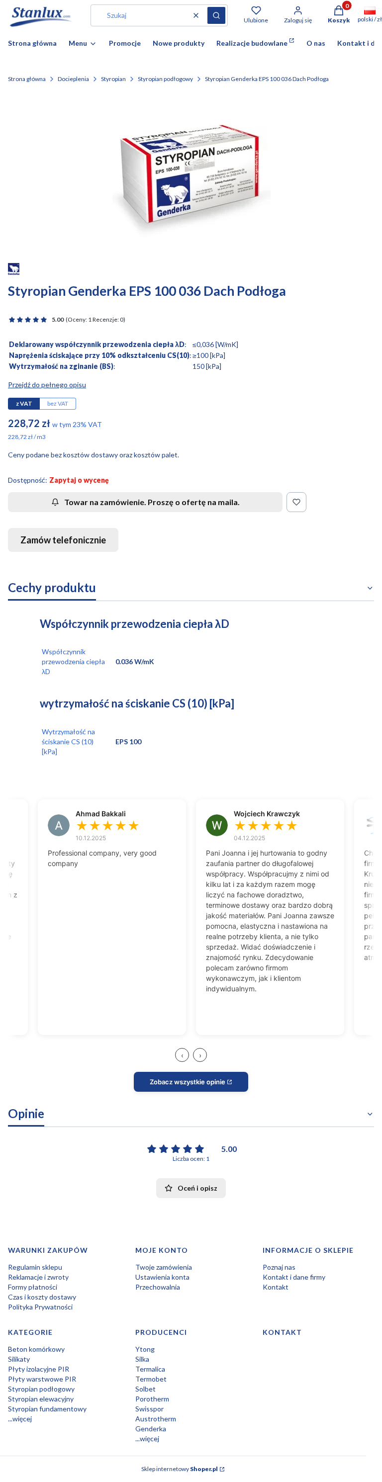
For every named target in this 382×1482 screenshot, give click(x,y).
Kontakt (275, 1287)
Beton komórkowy (36, 1349)
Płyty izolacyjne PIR (38, 1369)
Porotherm (152, 1399)
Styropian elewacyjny (41, 1399)
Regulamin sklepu (35, 1267)
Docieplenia (73, 79)
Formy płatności (32, 1287)
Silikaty (19, 1359)
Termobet (151, 1379)
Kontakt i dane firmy (294, 1277)
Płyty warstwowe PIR (42, 1379)
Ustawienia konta (162, 1277)
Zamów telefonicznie (63, 539)
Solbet (145, 1389)
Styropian (113, 79)
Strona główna (27, 79)
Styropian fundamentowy (47, 1408)
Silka (142, 1359)
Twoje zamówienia (163, 1267)
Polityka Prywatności (40, 1307)
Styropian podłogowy (165, 79)
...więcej (20, 1418)
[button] (216, 15)
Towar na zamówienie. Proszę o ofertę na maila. (152, 502)
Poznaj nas (279, 1267)
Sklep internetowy (179, 1469)
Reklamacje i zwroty (38, 1277)
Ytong (145, 1349)
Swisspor (149, 1408)
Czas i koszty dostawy (42, 1297)
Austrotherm (155, 1418)
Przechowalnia (157, 1287)
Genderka (150, 1428)
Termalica (150, 1369)
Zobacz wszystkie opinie (187, 1082)
